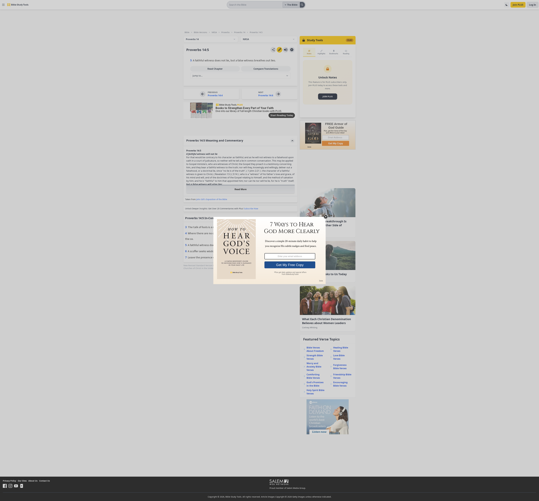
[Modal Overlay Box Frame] (269, 250)
